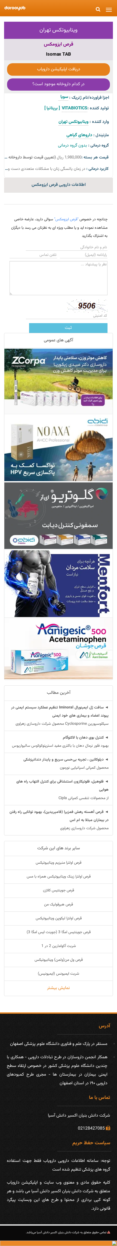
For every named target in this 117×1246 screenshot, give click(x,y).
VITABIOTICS (74, 108)
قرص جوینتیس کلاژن (58, 891)
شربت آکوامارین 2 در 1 (58, 946)
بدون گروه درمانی (72, 145)
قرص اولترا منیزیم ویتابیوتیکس (58, 863)
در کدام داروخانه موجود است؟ (58, 84)
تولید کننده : (98, 108)
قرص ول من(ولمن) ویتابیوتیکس (59, 960)
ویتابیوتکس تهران (58, 30)
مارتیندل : (101, 135)
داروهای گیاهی (79, 135)
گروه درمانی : (98, 145)
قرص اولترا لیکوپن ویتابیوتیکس (59, 918)
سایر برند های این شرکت (58, 848)
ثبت (68, 328)
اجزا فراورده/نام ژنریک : (89, 97)
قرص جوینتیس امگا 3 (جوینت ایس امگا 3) (59, 932)
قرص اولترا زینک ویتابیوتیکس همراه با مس (59, 877)
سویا (63, 97)
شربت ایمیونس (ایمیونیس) (58, 974)
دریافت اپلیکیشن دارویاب (58, 69)
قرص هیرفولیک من (58, 905)
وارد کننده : (99, 122)
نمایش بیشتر (58, 988)
